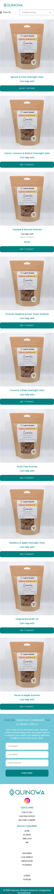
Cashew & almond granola (27, 229)
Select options (27, 88)
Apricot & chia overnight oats (27, 77)
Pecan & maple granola (27, 695)
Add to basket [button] (27, 165)
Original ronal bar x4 (27, 619)
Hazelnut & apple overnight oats (27, 542)
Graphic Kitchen (9, 893)
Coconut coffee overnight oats (27, 390)
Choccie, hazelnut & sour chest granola (27, 314)
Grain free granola (27, 466)
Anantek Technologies (41, 893)
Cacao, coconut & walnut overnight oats (27, 153)
